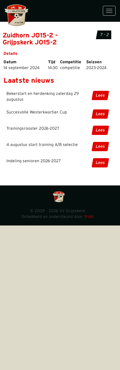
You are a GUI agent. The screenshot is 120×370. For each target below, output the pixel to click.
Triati (89, 217)
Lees (100, 95)
